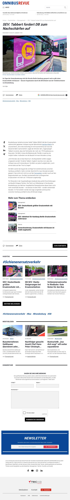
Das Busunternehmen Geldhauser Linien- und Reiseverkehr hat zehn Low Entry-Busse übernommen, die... (12, 351)
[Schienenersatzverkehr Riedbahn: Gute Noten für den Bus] (57, 271)
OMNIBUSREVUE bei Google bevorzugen (52, 95)
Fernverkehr (38, 173)
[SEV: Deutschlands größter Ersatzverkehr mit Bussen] (12, 271)
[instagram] (37, 470)
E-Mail (13, 382)
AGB (29, 495)
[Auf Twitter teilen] (4, 146)
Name (38, 382)
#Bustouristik (58, 338)
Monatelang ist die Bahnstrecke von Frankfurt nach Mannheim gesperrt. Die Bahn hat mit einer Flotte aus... (56, 292)
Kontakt (34, 490)
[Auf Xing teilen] (4, 154)
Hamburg (45, 144)
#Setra (11, 338)
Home (4, 20)
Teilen (20, 95)
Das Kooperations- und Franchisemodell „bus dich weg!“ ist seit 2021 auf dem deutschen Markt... (57, 351)
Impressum (23, 495)
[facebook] (28, 470)
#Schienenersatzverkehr (21, 262)
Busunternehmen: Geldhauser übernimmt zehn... (11, 344)
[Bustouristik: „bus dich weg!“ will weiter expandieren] (57, 330)
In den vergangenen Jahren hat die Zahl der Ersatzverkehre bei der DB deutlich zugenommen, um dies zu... (34, 292)
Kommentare (9, 95)
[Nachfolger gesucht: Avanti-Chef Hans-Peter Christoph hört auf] (35, 330)
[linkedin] (42, 470)
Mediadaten (23, 490)
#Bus (29, 314)
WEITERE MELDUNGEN (12, 304)
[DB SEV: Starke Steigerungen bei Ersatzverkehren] (35, 271)
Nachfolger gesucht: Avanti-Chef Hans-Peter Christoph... (34, 344)
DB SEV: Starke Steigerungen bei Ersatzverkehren (33, 284)
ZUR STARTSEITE (60, 246)
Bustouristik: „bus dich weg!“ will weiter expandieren (57, 344)
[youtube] (32, 470)
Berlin (50, 144)
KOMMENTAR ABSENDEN (35, 419)
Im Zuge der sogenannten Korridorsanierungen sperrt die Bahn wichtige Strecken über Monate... (12, 292)
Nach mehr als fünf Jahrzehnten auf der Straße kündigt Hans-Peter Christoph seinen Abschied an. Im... (34, 351)
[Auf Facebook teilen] (4, 142)
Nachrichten (11, 20)
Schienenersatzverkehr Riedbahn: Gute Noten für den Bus (57, 284)
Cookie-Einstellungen (45, 495)
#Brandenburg (39, 314)
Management (21, 20)
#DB (49, 314)
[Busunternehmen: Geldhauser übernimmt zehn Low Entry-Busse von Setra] (12, 330)
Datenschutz (35, 495)
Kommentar (14, 389)
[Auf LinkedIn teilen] (4, 150)
